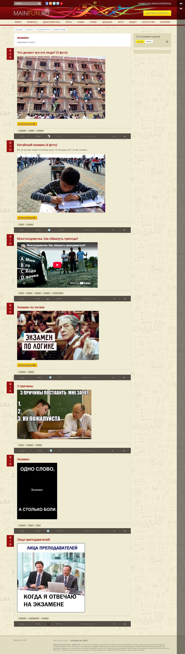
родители (23, 130)
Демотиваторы (51, 22)
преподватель (34, 618)
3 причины (25, 386)
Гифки (80, 22)
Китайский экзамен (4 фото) (37, 145)
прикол (29, 293)
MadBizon (60, 531)
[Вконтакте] (57, 4)
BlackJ (59, 136)
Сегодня (140, 41)
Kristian (61, 230)
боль (38, 525)
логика (31, 372)
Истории (165, 22)
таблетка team (58, 293)
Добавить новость (157, 13)
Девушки (107, 22)
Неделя (149, 41)
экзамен (40, 130)
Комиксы (32, 22)
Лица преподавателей (33, 539)
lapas (60, 377)
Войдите (142, 3)
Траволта (23, 618)
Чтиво (93, 22)
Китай (21, 224)
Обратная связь (60, 640)
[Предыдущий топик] (181, 3)
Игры (68, 22)
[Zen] (61, 4)
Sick (59, 450)
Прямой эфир (59, 29)
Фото (121, 22)
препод (38, 293)
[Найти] (39, 3)
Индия (32, 130)
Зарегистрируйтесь (161, 3)
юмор (21, 293)
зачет (21, 445)
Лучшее (19, 29)
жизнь (31, 525)
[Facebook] (46, 4)
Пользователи (43, 29)
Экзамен (23, 459)
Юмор (18, 22)
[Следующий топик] (181, 8)
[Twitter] (54, 4)
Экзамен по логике (30, 307)
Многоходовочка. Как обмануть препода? (47, 238)
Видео (132, 22)
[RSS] (50, 4)
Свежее (29, 29)
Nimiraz (59, 624)
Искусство (148, 22)
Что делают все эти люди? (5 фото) (42, 52)
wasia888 (59, 299)
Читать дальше (26, 124)
